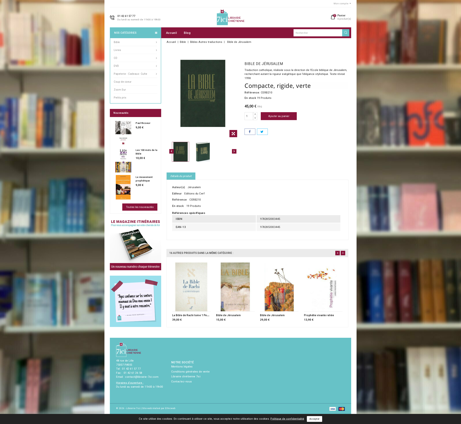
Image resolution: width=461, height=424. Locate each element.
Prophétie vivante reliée (319, 315)
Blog (187, 33)
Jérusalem (194, 187)
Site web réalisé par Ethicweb (158, 408)
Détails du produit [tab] (181, 176)
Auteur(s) (178, 187)
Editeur (177, 193)
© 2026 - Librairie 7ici (128, 408)
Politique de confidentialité (287, 418)
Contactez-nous (181, 381)
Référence (179, 199)
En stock (250, 98)
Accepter (314, 419)
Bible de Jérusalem (228, 315)
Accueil (171, 33)
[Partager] (250, 132)
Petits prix (120, 97)
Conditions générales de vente (190, 371)
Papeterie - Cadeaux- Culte (130, 73)
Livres (117, 50)
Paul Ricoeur (143, 123)
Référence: (252, 92)
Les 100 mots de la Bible (146, 152)
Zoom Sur (120, 89)
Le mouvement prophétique (144, 179)
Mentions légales (182, 366)
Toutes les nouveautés (140, 207)
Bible (117, 42)
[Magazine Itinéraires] (135, 244)
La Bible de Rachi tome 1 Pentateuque (195, 315)
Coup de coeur (123, 81)
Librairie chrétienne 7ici (186, 376)
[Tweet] (262, 132)
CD (115, 58)
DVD (116, 65)
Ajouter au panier (279, 116)
